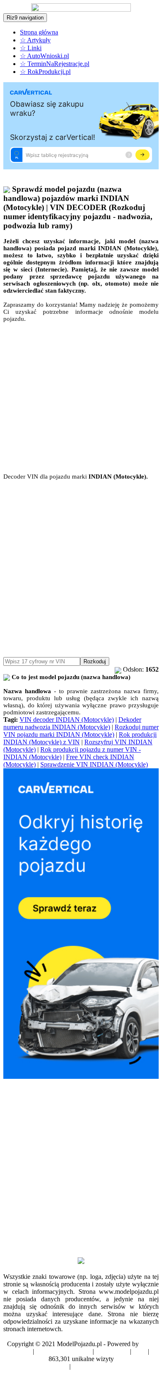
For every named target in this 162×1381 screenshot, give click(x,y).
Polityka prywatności (63, 1351)
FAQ (139, 1351)
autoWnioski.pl (48, 1366)
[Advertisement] (81, 394)
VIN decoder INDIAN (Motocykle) (67, 719)
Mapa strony (112, 1351)
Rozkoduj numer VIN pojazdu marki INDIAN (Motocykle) (81, 730)
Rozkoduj (94, 661)
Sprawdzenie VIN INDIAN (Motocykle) (94, 764)
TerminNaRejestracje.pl (103, 1366)
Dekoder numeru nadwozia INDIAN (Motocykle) (72, 723)
